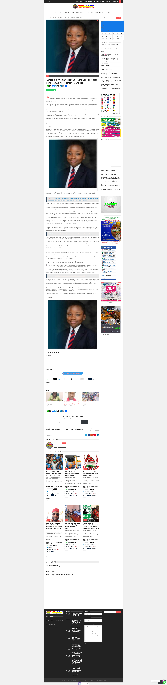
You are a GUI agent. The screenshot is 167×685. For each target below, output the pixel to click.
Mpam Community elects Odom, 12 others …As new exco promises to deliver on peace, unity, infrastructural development (54, 526)
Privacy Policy (96, 1)
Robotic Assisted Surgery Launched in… (108, 259)
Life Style (108, 12)
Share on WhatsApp (51, 90)
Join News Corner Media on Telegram (73, 373)
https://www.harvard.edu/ (106, 169)
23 (85, 638)
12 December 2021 (54, 76)
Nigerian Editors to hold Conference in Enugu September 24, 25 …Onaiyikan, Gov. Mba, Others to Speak (110, 50)
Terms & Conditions (89, 1)
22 (100, 635)
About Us (82, 1)
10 (87, 633)
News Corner (61, 76)
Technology (101, 12)
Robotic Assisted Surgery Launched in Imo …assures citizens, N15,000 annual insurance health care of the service (109, 73)
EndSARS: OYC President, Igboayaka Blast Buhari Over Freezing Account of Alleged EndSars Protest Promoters (72, 403)
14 (97, 633)
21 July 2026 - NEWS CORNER (107, 256)
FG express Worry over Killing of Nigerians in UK (54, 402)
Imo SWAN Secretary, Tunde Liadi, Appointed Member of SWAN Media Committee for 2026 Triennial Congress (110, 60)
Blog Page (102, 1)
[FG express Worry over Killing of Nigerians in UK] (54, 396)
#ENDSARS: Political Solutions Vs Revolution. (88, 402)
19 (92, 635)
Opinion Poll (82, 12)
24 (87, 638)
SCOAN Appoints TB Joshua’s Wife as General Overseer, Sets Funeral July (110, 185)
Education (66, 12)
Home (77, 1)
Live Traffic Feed (108, 247)
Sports (96, 12)
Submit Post (108, 1)
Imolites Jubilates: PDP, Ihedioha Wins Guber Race (53, 473)
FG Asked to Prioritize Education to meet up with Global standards (72, 473)
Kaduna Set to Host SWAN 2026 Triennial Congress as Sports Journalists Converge (109, 68)
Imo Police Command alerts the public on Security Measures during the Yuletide (72, 525)
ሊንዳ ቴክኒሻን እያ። (104, 189)
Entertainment (90, 12)
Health (77, 12)
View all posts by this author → (60, 447)
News (56, 12)
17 (87, 635)
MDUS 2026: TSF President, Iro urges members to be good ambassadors (76, 639)
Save (95, 434)
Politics (61, 12)
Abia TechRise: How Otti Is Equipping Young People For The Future (109, 85)
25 (90, 638)
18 (90, 635)
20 (95, 635)
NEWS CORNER (107, 262)
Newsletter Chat (115, 1)
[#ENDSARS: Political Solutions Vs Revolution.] (90, 396)
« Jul (85, 643)
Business (72, 12)
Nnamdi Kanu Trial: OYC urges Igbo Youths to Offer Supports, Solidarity (90, 473)
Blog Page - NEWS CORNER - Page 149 (108, 277)
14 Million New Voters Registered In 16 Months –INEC (110, 169)
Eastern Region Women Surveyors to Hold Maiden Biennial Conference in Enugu (109, 45)
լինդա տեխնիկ (104, 177)
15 (100, 633)
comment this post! (59, 566)
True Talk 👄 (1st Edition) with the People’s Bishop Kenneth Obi (77, 627)
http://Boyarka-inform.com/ (106, 173)
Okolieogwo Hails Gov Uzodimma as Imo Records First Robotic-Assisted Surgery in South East (110, 89)
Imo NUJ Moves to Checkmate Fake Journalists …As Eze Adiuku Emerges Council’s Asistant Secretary (91, 525)
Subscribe (85, 422)
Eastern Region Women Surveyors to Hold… (108, 253)
